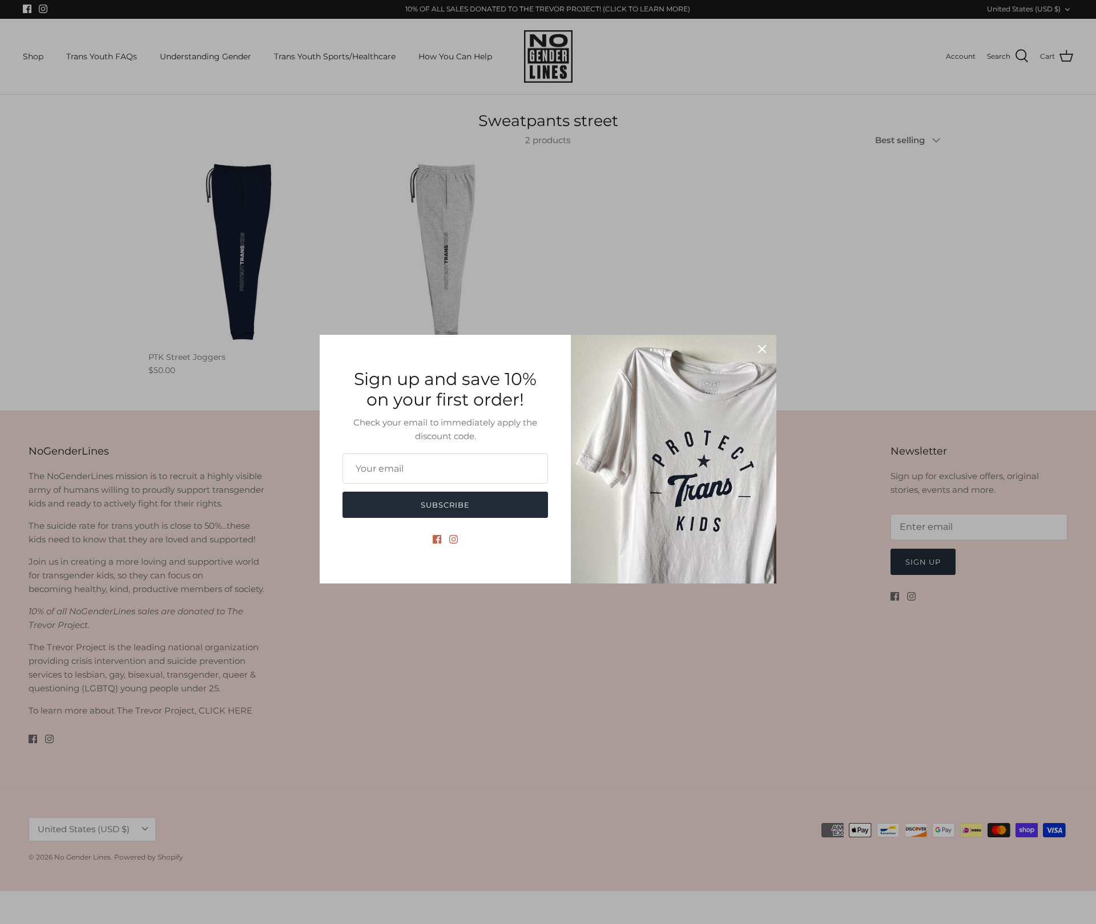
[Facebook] (437, 539)
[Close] (762, 349)
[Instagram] (453, 539)
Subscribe (445, 504)
